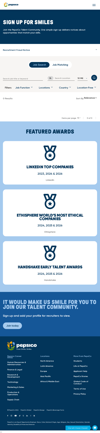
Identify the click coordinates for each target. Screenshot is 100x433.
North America (47, 361)
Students (78, 361)
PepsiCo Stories (81, 376)
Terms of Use (80, 389)
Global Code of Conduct (81, 382)
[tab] (50, 50)
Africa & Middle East (49, 381)
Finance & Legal (14, 369)
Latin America (46, 366)
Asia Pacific (45, 376)
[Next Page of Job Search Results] (95, 118)
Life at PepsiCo (80, 366)
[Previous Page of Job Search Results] (83, 118)
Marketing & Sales (15, 387)
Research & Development (13, 376)
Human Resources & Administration (16, 363)
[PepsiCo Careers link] (11, 4)
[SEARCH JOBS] (94, 78)
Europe (43, 371)
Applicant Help (80, 371)
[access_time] (49, 78)
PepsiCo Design (39, 410)
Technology (12, 382)
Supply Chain (13, 399)
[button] (50, 50)
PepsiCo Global (26, 410)
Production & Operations (13, 393)
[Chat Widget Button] (95, 428)
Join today (12, 325)
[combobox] (23, 78)
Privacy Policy (80, 394)
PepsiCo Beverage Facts (55, 410)
